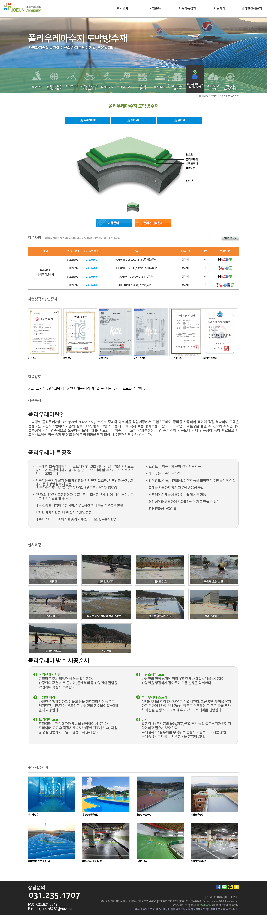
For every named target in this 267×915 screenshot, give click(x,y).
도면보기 (135, 120)
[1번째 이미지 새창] (133, 203)
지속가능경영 (187, 8)
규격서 (181, 120)
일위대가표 (90, 120)
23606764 (91, 285)
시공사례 (219, 8)
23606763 (91, 268)
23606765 (91, 276)
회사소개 (123, 8)
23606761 (91, 259)
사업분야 (155, 8)
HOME (205, 95)
